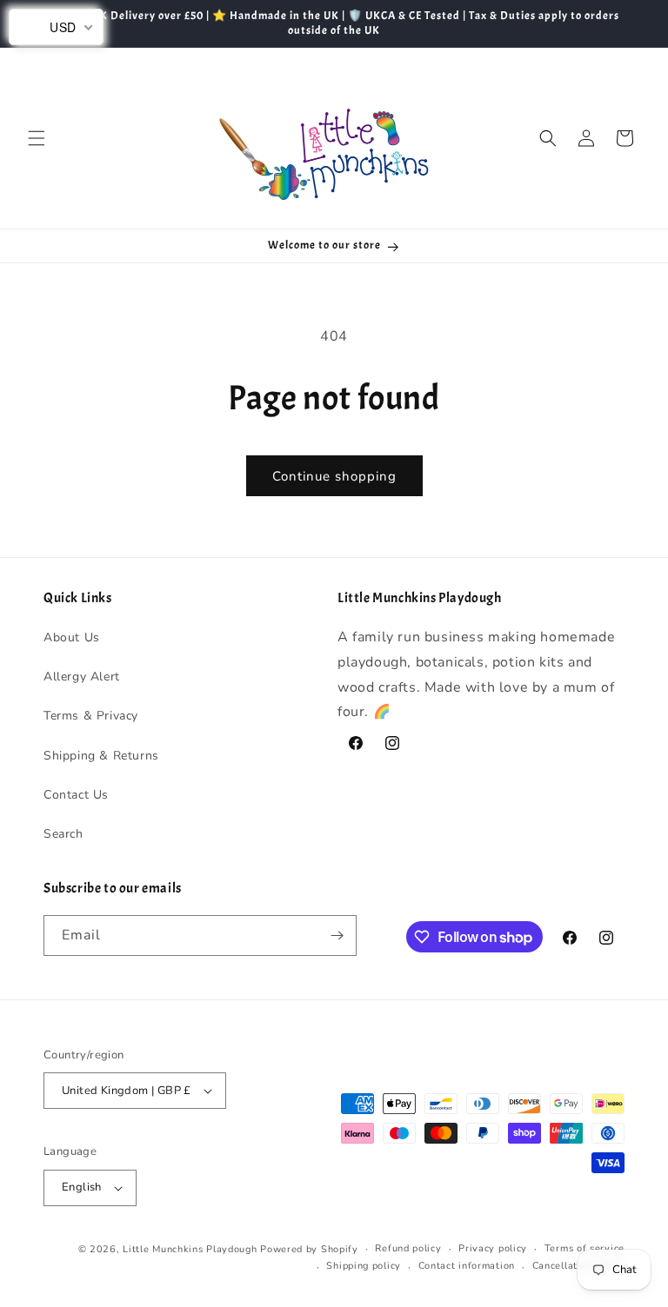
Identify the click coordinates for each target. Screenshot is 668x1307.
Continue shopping (334, 476)
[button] (36, 138)
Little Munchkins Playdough (190, 1249)
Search (63, 834)
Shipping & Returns (101, 755)
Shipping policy (363, 1265)
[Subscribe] (336, 935)
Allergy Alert (81, 676)
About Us (71, 637)
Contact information (466, 1265)
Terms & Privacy (90, 715)
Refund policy (408, 1248)
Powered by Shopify (309, 1249)
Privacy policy (492, 1248)
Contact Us (76, 794)
